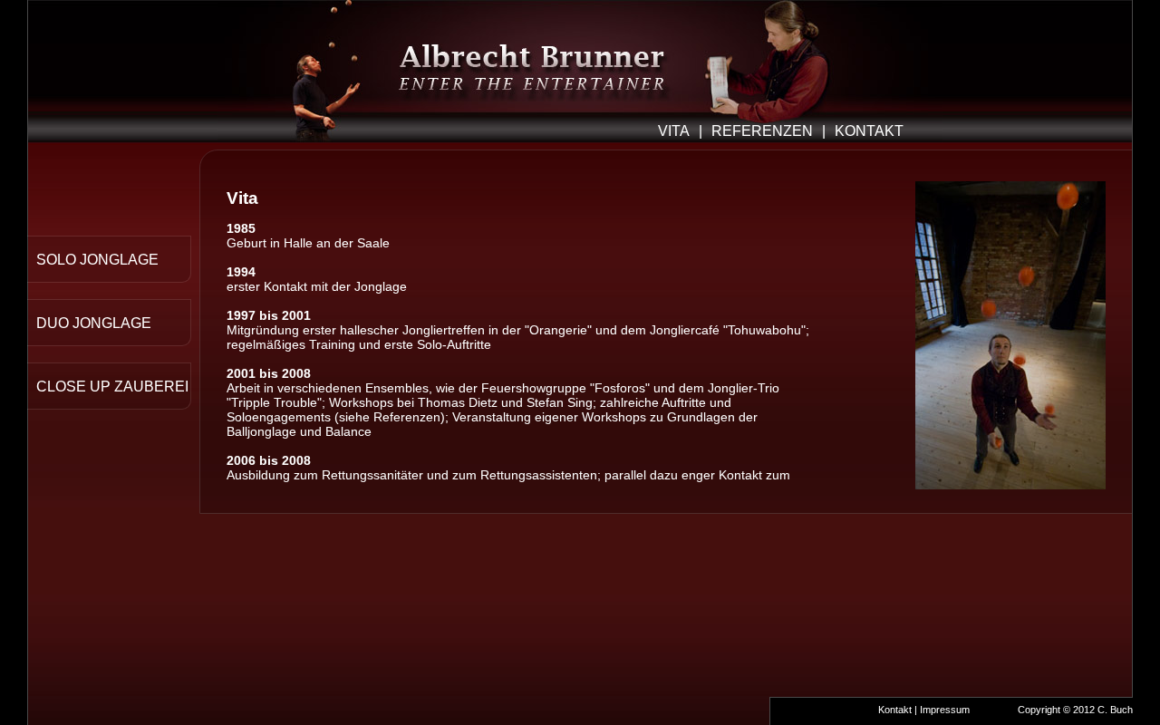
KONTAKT (869, 131)
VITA (674, 131)
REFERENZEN (762, 131)
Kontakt (895, 709)
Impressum (945, 709)
